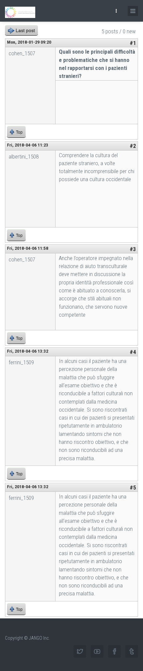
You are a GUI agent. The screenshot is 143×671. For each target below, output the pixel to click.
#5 (133, 487)
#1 (133, 43)
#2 (133, 146)
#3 (133, 249)
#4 (133, 352)
